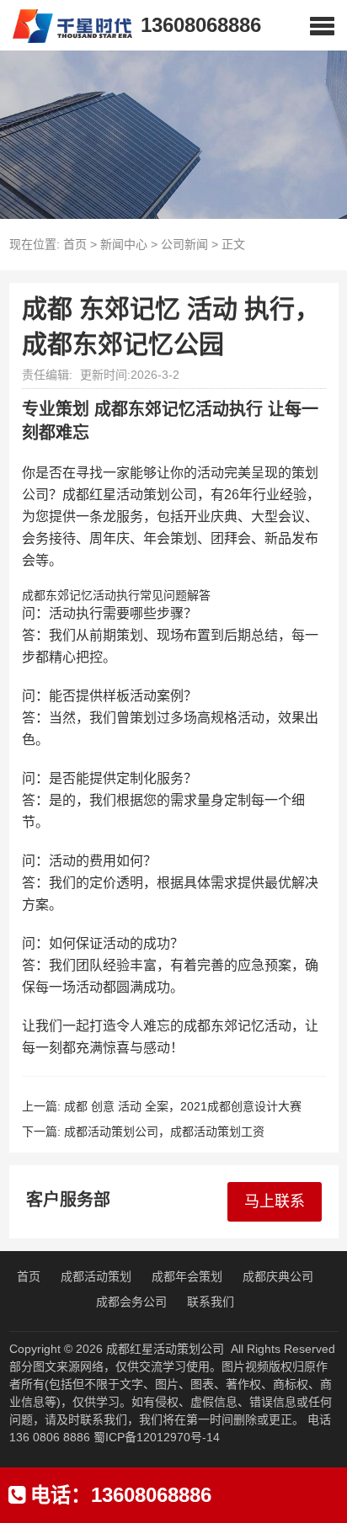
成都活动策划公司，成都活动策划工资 (164, 1131)
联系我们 (210, 1301)
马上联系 (274, 1201)
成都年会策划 (187, 1276)
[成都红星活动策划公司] (66, 25)
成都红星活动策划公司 (165, 1348)
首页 (75, 244)
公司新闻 (184, 244)
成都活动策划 (96, 1276)
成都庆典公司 (278, 1276)
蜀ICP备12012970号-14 (156, 1437)
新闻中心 (123, 244)
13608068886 (201, 24)
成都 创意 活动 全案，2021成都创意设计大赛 (183, 1106)
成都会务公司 (131, 1301)
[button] (322, 25)
